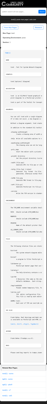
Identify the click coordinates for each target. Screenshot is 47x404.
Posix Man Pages (10, 27)
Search (42, 12)
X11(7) (19, 324)
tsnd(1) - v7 (6, 390)
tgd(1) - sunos (7, 379)
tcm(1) (13, 324)
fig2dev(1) (35, 324)
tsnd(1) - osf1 (7, 396)
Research (38, 27)
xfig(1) (26, 324)
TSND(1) (8, 53)
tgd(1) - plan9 (7, 384)
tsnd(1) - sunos (7, 373)
